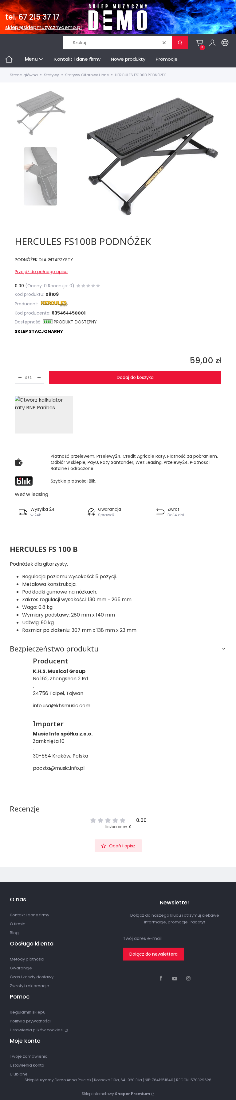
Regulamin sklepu (27, 1012)
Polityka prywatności (30, 1021)
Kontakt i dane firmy (29, 915)
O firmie (18, 924)
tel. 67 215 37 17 (32, 17)
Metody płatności (27, 959)
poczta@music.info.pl (59, 768)
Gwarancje (21, 968)
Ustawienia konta (27, 1065)
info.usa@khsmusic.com (61, 705)
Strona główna (24, 75)
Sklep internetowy (116, 1093)
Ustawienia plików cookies (37, 1030)
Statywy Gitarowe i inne (87, 75)
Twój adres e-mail (142, 938)
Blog (14, 933)
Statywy (51, 75)
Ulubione (19, 1074)
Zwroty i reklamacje (29, 986)
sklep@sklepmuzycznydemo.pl (43, 27)
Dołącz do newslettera (153, 954)
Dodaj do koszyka (135, 377)
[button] (180, 42)
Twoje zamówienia (29, 1056)
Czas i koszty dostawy (31, 977)
